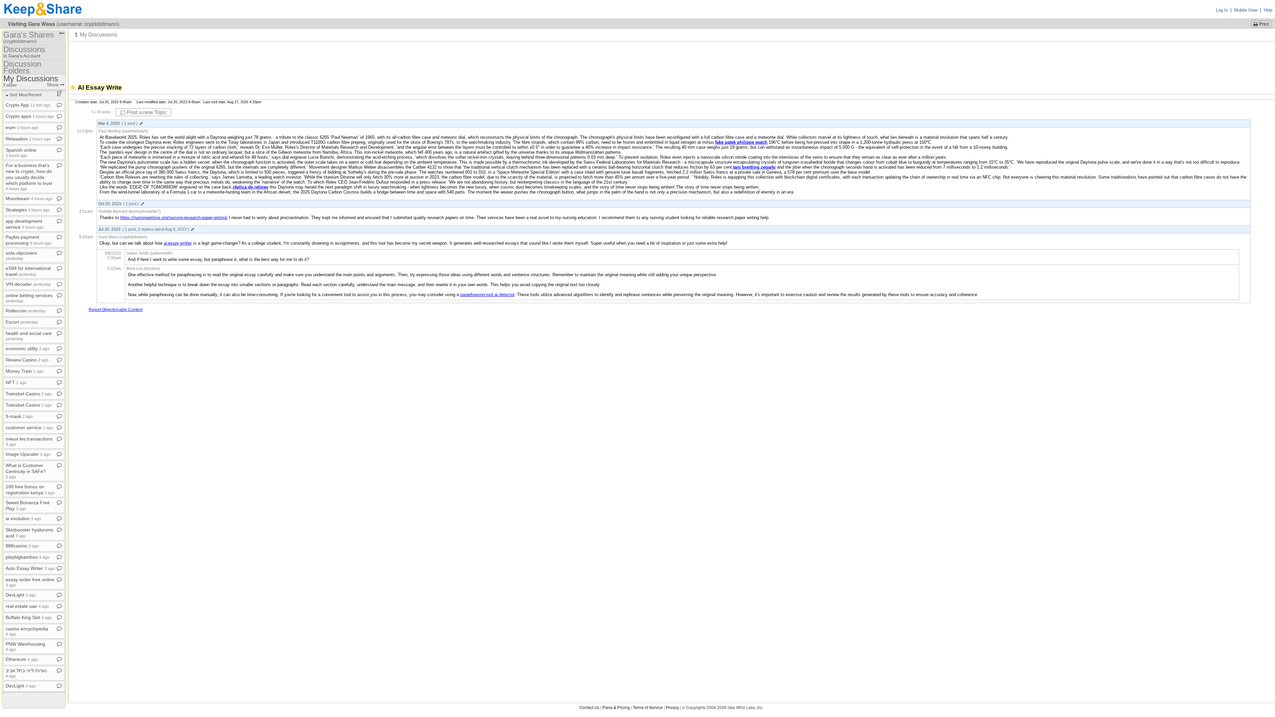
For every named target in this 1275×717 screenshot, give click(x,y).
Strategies (28, 209)
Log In (1222, 10)
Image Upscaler (28, 454)
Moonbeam (29, 198)
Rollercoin (25, 310)
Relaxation (28, 138)
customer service (29, 427)
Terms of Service (648, 707)
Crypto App (28, 105)
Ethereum (22, 659)
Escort (22, 322)
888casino (22, 545)
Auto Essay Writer (30, 568)
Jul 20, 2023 (143, 229)
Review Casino (27, 359)
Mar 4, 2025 (117, 123)
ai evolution (23, 518)
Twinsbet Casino (29, 393)
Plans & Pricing (616, 707)
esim (22, 127)
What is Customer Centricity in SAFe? (26, 471)
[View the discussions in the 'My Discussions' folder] (96, 35)
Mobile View (1245, 10)
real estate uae (27, 606)
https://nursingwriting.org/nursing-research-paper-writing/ (173, 217)
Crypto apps (30, 116)
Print (1263, 24)
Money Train (24, 371)
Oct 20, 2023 (118, 203)
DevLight (21, 595)
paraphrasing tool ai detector (487, 294)
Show (53, 84)
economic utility (27, 348)
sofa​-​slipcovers (21, 255)
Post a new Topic (146, 112)
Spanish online (21, 152)
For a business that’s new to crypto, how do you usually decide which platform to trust (29, 177)
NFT (16, 382)
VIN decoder (28, 284)
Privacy (672, 707)
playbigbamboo (27, 557)
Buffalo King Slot (29, 617)
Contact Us (589, 707)
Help (1268, 10)
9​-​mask (19, 416)
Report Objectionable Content (115, 309)
